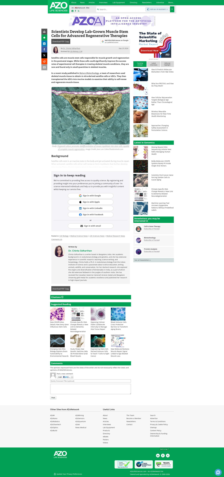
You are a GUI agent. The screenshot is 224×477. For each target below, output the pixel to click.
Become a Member (133, 418)
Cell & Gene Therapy (152, 226)
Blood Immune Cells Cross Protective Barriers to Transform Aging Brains (119, 325)
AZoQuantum (80, 421)
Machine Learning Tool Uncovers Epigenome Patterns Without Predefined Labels (162, 206)
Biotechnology (150, 238)
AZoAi (77, 424)
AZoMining (79, 415)
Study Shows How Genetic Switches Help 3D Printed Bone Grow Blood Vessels (79, 352)
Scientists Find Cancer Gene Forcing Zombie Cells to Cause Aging (162, 177)
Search (153, 415)
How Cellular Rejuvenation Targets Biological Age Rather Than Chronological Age (161, 101)
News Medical (80, 427)
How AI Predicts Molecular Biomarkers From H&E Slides (162, 70)
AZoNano (53, 418)
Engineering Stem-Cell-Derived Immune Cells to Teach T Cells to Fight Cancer (100, 352)
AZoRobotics (55, 421)
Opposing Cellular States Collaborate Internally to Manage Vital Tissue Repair (99, 325)
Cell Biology (64, 236)
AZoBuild (53, 430)
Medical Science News (79, 236)
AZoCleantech (55, 424)
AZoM (52, 415)
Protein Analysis (150, 249)
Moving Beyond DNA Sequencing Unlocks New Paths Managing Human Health (161, 150)
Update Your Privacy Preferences (69, 474)
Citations (56, 297)
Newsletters (131, 421)
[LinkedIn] (44, 44)
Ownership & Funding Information (158, 434)
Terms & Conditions (158, 421)
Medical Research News (115, 236)
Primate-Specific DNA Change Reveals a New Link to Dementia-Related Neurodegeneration (79, 327)
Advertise (154, 418)
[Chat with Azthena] (218, 472)
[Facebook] (44, 49)
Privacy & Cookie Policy (159, 424)
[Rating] (44, 38)
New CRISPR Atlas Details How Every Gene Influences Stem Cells (59, 324)
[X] (44, 55)
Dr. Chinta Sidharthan (80, 250)
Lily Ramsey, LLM (76, 51)
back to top (164, 449)
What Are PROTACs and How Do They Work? (162, 84)
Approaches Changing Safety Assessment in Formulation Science (160, 127)
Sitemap (153, 427)
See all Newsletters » (143, 260)
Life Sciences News (97, 236)
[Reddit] (44, 61)
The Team (130, 415)
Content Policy (155, 430)
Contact (129, 424)
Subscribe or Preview (152, 229)
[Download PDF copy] (44, 32)
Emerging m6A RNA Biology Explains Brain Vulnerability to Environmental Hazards (59, 352)
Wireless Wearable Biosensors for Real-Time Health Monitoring (161, 113)
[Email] (44, 67)
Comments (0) (56, 239)
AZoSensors (79, 418)
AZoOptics (54, 427)
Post (53, 398)
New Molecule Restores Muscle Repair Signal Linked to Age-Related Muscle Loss (120, 352)
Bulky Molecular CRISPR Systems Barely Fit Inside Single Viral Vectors (161, 163)
